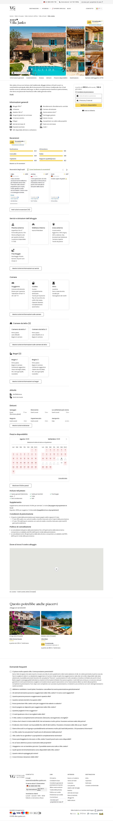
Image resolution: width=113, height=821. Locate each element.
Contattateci (54, 797)
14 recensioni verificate (95, 24)
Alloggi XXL (71, 798)
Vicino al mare (72, 781)
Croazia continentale (91, 785)
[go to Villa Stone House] (24, 639)
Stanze (41, 78)
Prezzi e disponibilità (60, 78)
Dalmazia (88, 783)
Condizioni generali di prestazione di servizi (56, 784)
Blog (69, 8)
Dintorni (48, 78)
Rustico (70, 790)
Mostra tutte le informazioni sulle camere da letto (29, 345)
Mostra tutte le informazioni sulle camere (26, 314)
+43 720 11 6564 (70, 2)
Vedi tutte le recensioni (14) (20, 210)
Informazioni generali (17, 78)
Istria (86, 778)
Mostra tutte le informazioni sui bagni (25, 381)
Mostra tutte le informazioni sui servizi (25, 268)
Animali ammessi (73, 793)
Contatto (89, 8)
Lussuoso (70, 783)
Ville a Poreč (42, 16)
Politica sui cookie (55, 792)
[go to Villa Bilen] (56, 642)
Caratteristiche (31, 78)
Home (11, 16)
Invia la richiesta (89, 110)
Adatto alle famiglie (74, 788)
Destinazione (74, 78)
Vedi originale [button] (14, 198)
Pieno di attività (72, 795)
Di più (12, 195)
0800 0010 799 (50, 2)
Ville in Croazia (19, 16)
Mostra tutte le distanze (20, 425)
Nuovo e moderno (73, 778)
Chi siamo (53, 778)
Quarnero (88, 781)
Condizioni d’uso (55, 781)
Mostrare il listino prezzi (20, 486)
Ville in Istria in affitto (31, 16)
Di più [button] (12, 94)
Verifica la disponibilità (88, 105)
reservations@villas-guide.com (36, 780)
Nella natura (71, 800)
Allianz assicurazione (56, 787)
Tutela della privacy (56, 790)
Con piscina (71, 785)
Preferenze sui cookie (56, 795)
